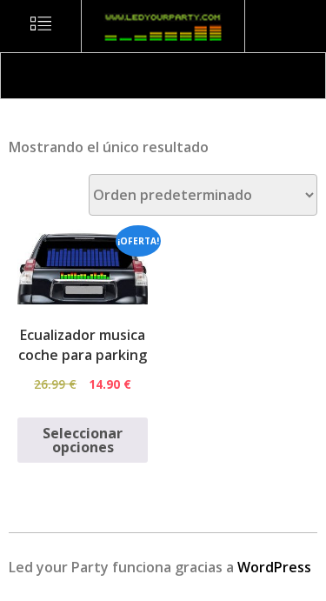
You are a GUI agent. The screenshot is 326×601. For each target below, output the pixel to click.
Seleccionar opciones (83, 440)
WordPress (274, 567)
